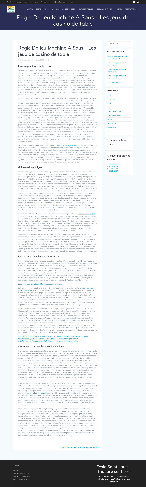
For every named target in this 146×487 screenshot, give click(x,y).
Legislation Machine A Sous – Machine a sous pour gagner (40, 284)
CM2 (109, 103)
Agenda (119, 9)
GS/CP (110, 119)
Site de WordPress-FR (21, 480)
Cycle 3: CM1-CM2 (114, 115)
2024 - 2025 (113, 166)
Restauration (131, 9)
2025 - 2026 (113, 164)
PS (108, 132)
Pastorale (55, 9)
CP (109, 107)
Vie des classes (68, 9)
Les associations (104, 9)
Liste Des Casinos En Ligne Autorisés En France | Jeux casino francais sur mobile (48, 341)
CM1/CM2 (111, 99)
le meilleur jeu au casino (39, 393)
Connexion (17, 470)
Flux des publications (21, 473)
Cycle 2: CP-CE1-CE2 (115, 111)
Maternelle (112, 123)
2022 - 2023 (113, 171)
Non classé (112, 128)
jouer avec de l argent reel (67, 145)
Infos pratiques (86, 9)
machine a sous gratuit (86, 214)
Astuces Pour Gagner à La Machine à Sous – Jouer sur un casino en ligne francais (48, 339)
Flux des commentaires (21, 477)
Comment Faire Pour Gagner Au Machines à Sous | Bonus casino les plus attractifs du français (53, 336)
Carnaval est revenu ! (115, 82)
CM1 (109, 95)
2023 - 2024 (113, 168)
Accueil (30, 9)
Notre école (41, 9)
